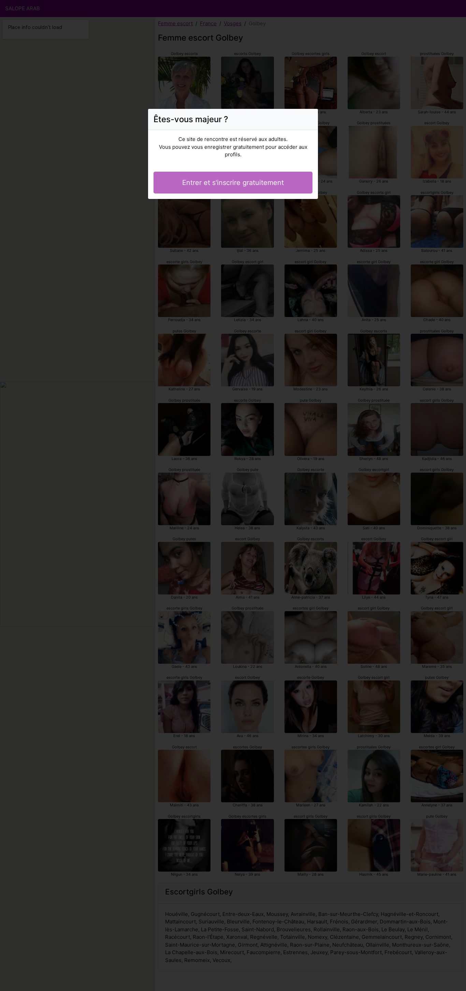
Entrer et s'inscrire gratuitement (233, 182)
